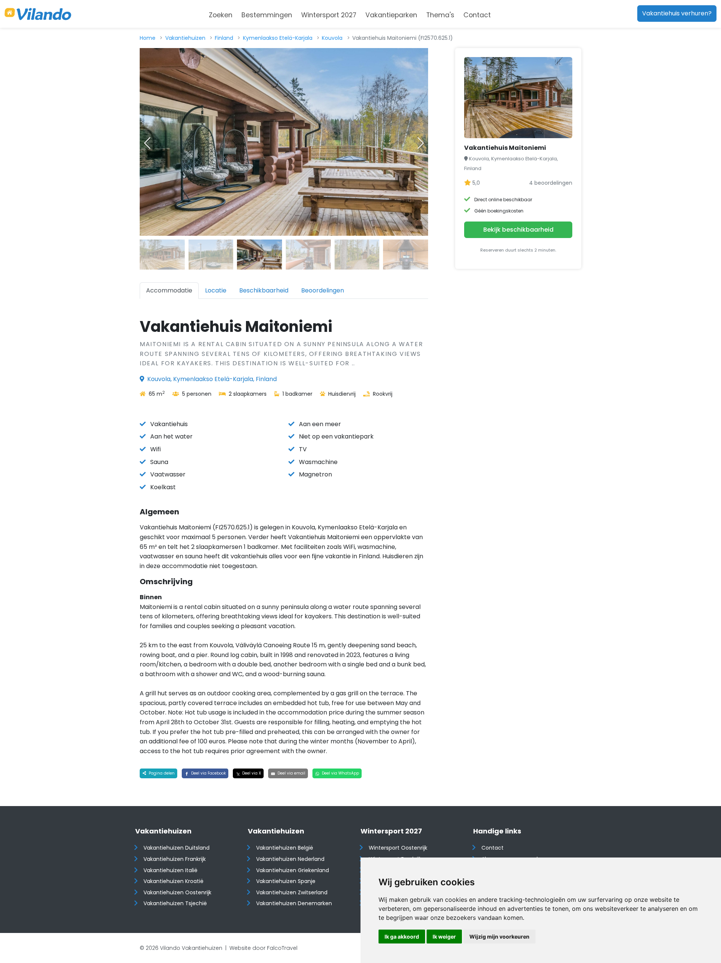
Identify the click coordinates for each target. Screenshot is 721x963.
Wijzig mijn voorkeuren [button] (499, 936)
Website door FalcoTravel (263, 948)
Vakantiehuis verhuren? (677, 13)
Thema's (440, 15)
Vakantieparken (391, 15)
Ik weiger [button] (444, 936)
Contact (477, 15)
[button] (420, 143)
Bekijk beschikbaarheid (518, 229)
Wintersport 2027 (328, 15)
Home (147, 38)
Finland (224, 38)
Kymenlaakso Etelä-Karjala (277, 38)
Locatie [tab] (215, 290)
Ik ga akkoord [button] (402, 936)
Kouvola (332, 38)
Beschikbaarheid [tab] (263, 290)
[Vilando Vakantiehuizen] (38, 14)
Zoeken (220, 15)
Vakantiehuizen (185, 38)
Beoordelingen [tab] (322, 290)
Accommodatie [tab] (169, 290)
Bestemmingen (266, 15)
